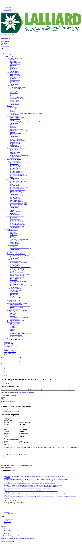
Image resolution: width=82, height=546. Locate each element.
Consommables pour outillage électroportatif (21, 256)
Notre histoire (7, 520)
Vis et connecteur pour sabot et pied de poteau (21, 285)
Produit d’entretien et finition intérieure (20, 306)
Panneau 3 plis (14, 164)
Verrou (12, 330)
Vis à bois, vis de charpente (17, 268)
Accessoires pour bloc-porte (17, 332)
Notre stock (13, 232)
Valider (2, 399)
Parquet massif (14, 217)
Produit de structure (12, 124)
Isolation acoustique (15, 142)
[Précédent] (1, 473)
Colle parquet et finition (16, 290)
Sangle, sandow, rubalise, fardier (18, 262)
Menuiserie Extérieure (12, 230)
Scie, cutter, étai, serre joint (17, 261)
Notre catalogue (8, 530)
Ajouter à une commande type (8, 401)
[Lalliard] (41, 32)
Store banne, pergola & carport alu (19, 239)
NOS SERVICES (8, 513)
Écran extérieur (14, 150)
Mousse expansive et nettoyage (15, 300)
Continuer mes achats (6, 411)
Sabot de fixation (14, 283)
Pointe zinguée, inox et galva (17, 270)
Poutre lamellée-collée (15, 133)
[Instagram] (4, 3)
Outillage (9, 259)
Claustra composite (15, 80)
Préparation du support (16, 304)
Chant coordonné (14, 184)
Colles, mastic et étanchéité (14, 288)
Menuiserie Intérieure (12, 245)
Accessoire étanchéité (15, 297)
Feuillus (12, 110)
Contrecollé (13, 126)
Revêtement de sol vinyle (16, 223)
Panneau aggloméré (15, 172)
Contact (6, 531)
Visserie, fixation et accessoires (15, 265)
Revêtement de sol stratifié (17, 221)
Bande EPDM (13, 280)
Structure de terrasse (15, 75)
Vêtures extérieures (15, 64)
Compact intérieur (14, 197)
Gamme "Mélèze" (14, 100)
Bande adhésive (11, 301)
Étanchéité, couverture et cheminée (16, 148)
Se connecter (8, 467)
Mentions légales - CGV (31, 538)
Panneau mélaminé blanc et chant (18, 181)
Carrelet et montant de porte (14, 116)
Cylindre (12, 327)
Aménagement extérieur (13, 72)
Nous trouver (7, 523)
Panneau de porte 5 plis (16, 165)
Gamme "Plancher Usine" (16, 97)
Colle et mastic (14, 293)
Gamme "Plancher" (15, 95)
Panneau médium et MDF (16, 171)
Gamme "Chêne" (14, 101)
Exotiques (12, 111)
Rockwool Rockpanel (15, 211)
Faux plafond (13, 68)
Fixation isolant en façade (16, 272)
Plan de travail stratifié (15, 200)
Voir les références (63, 479)
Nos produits (7, 512)
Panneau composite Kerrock (17, 188)
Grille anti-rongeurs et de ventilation (19, 281)
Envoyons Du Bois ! (12, 252)
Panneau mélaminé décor (16, 182)
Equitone (12, 213)
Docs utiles (6, 533)
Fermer (2, 467)
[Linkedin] (4, 5)
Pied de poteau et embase (16, 284)
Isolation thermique (15, 143)
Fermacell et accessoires (16, 139)
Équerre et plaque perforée (17, 275)
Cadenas (12, 329)
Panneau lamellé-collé (15, 168)
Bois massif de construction (17, 129)
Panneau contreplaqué (15, 169)
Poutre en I (13, 135)
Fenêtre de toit (13, 145)
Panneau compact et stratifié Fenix (19, 187)
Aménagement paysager (16, 77)
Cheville (12, 271)
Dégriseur (12, 316)
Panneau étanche (14, 206)
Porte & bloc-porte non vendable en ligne (20, 248)
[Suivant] (2, 473)
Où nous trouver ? (8, 345)
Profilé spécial (13, 65)
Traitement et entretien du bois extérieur (17, 310)
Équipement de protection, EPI (15, 339)
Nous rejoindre (7, 7)
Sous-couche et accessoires (17, 226)
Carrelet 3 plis (13, 120)
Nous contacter (7, 9)
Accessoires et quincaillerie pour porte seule (21, 333)
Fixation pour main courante (17, 277)
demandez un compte (28, 392)
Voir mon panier (5, 46)
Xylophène (13, 313)
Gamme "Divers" (14, 103)
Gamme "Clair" (14, 93)
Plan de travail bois (15, 198)
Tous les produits (14, 71)
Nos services (7, 342)
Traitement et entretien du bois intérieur (17, 303)
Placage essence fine (15, 191)
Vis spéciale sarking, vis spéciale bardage (20, 267)
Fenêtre (12, 236)
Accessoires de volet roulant (17, 336)
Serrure (12, 326)
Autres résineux (14, 109)
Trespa (12, 210)
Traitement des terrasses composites (19, 317)
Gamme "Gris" (14, 94)
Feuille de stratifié (14, 185)
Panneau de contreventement (17, 174)
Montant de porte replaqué (17, 117)
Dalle (11, 177)
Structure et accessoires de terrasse (15, 320)
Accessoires (13, 78)
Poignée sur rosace (15, 324)
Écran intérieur (14, 149)
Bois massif (13, 127)
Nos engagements (8, 343)
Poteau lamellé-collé (15, 119)
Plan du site (3, 538)
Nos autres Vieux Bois (16, 88)
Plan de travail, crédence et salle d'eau (16, 195)
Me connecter (7, 10)
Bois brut (9, 106)
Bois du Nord (13, 107)
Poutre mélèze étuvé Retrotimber (18, 130)
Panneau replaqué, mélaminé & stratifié (17, 180)
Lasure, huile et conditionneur (17, 311)
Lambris (12, 59)
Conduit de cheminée (15, 156)
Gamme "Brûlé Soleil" (16, 90)
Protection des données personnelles (16, 538)
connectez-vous (17, 392)
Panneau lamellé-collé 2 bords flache (19, 162)
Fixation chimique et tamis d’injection (19, 274)
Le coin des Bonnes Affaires (11, 346)
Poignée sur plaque (15, 323)
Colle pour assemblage (16, 296)
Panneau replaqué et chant (16, 193)
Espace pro (6, 529)
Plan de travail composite (16, 201)
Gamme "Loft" (14, 91)
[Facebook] (4, 2)
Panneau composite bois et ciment (18, 175)
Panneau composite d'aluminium (18, 204)
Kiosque (12, 82)
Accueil (6, 349)
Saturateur (12, 314)
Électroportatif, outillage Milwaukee (16, 254)
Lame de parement (15, 62)
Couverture (13, 153)
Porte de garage (14, 242)
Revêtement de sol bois (16, 220)
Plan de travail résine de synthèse (18, 203)
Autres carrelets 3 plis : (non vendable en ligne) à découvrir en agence (27, 122)
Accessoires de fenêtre (16, 335)
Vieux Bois (10, 85)
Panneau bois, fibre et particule (15, 161)
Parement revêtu (14, 61)
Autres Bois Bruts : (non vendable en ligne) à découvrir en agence (27, 113)
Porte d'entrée (13, 233)
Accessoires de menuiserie (13, 322)
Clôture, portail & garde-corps (17, 240)
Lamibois (12, 132)
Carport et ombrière (15, 81)
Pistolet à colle (14, 294)
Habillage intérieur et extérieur (14, 58)
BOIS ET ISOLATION (10, 350)
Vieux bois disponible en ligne (18, 87)
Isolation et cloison (11, 137)
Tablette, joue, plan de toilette (17, 190)
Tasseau (12, 67)
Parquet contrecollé (15, 219)
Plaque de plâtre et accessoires (17, 140)
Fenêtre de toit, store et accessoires (19, 155)
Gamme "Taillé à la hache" (17, 98)
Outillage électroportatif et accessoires (19, 255)
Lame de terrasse (14, 74)
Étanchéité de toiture (15, 152)
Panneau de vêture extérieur (14, 208)
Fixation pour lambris (15, 278)
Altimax (12, 541)
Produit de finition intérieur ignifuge (19, 307)
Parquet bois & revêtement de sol (15, 216)
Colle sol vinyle (14, 291)
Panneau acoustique (15, 69)
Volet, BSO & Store (15, 238)
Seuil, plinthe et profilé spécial (17, 224)
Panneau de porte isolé (16, 167)
